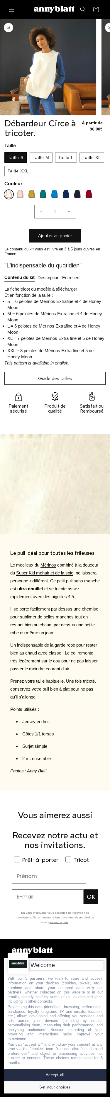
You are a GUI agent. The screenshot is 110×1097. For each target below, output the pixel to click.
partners (37, 978)
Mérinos (48, 564)
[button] (11, 9)
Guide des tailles (55, 378)
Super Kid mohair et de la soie (44, 572)
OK (91, 897)
